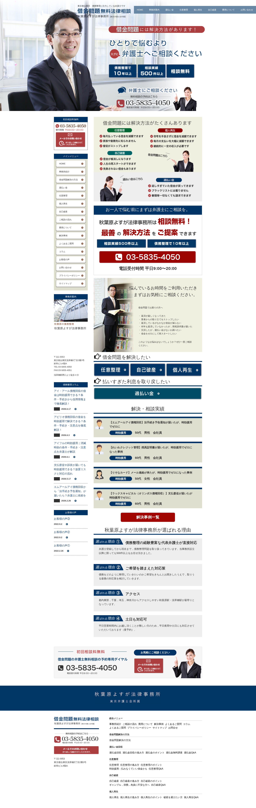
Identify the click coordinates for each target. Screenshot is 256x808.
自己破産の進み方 (129, 781)
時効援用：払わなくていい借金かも (128, 768)
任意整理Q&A (156, 768)
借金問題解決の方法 (68, 179)
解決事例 (63, 235)
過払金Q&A (190, 752)
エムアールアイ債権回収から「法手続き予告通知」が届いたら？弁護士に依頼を (70, 491)
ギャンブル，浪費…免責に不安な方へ (129, 785)
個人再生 (198, 10)
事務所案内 (154, 10)
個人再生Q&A (191, 797)
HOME (140, 10)
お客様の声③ (62, 518)
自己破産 (212, 10)
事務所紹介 (64, 171)
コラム (62, 251)
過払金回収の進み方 (133, 752)
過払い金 (169, 10)
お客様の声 (64, 259)
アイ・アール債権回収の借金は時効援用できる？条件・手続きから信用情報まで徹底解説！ (70, 397)
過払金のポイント (154, 752)
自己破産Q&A (158, 785)
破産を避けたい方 (173, 797)
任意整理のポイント (151, 765)
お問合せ (173, 727)
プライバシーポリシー (69, 275)
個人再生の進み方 (129, 797)
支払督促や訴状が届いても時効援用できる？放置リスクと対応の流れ (70, 469)
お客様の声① (62, 545)
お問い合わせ (247, 10)
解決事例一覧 (147, 517)
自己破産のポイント (151, 781)
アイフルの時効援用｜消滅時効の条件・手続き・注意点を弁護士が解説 (70, 447)
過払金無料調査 (174, 752)
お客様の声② (62, 532)
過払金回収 (115, 752)
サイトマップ (65, 283)
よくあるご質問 (66, 243)
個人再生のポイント (151, 797)
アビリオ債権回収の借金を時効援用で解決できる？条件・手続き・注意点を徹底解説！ (70, 423)
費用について (228, 10)
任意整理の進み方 (129, 765)
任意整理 (184, 10)
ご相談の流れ (65, 219)
